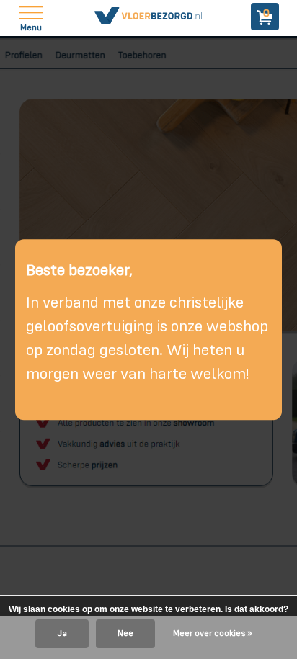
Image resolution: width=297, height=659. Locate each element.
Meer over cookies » (212, 633)
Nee (125, 633)
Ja (62, 633)
